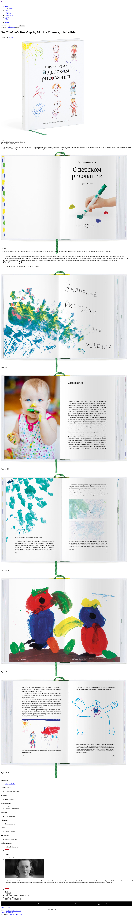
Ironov (7, 17)
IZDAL (8, 907)
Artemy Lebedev (10, 784)
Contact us (8, 14)
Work (6, 7)
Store (6, 10)
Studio (7, 12)
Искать (22, 26)
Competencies (9, 15)
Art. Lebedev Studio (16, 914)
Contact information (7, 912)
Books (11, 8)
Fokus (6, 19)
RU (2, 1)
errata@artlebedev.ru (109, 904)
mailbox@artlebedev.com (13, 911)
